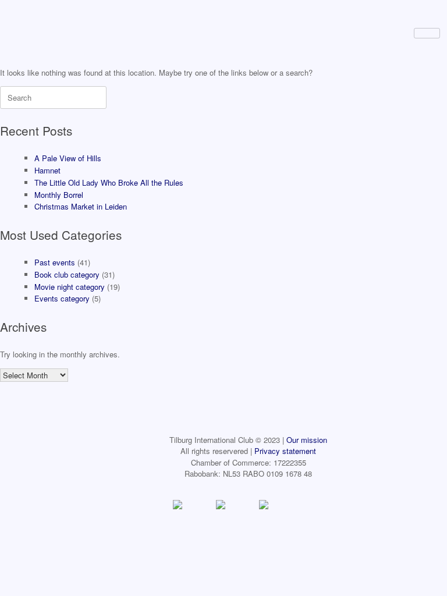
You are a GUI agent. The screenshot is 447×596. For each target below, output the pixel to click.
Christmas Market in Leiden (80, 206)
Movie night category (69, 286)
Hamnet (47, 170)
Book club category (67, 274)
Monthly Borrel (58, 194)
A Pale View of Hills (67, 158)
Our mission (306, 439)
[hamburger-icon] (427, 33)
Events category (62, 298)
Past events (54, 262)
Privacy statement (285, 450)
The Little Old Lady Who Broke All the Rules (108, 182)
